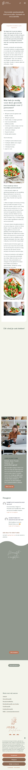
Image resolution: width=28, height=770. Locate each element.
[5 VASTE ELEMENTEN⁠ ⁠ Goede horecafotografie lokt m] (8, 683)
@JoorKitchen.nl (14, 665)
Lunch (19, 25)
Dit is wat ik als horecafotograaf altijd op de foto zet (14, 641)
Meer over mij (9, 486)
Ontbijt (18, 407)
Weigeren (14, 759)
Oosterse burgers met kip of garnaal (14, 350)
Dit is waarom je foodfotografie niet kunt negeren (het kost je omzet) (14, 583)
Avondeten (15, 25)
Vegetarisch (14, 27)
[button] (25, 738)
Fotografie (14, 587)
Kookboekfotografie (8, 709)
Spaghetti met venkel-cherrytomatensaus (14, 377)
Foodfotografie (6, 706)
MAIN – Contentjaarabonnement (11, 711)
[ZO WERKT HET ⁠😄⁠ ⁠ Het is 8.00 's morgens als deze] (8, 676)
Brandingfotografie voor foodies (11, 704)
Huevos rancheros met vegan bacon (14, 404)
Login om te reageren (12, 512)
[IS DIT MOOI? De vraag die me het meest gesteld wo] (8, 669)
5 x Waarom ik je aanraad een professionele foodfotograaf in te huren (14, 612)
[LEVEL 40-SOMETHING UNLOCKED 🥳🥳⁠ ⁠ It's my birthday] (19, 669)
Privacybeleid (17, 767)
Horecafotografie (7, 699)
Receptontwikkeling (8, 701)
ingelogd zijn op (11, 535)
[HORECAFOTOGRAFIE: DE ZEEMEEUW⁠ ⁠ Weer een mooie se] (19, 676)
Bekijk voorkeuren (14, 764)
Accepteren (14, 755)
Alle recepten (14, 652)
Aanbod (5, 696)
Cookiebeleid (10, 767)
